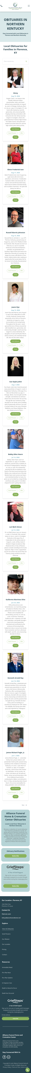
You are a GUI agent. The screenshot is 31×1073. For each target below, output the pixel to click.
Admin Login (24, 1067)
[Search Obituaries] (25, 61)
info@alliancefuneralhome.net (11, 918)
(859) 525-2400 (6, 914)
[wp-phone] (1, 5)
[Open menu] (29, 6)
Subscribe (15, 886)
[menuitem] (15, 928)
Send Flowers (12, 133)
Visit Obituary (15, 129)
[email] (8, 1057)
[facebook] (4, 1057)
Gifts (21, 133)
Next (23, 805)
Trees (15, 137)
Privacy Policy (7, 1067)
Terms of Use (16, 1067)
